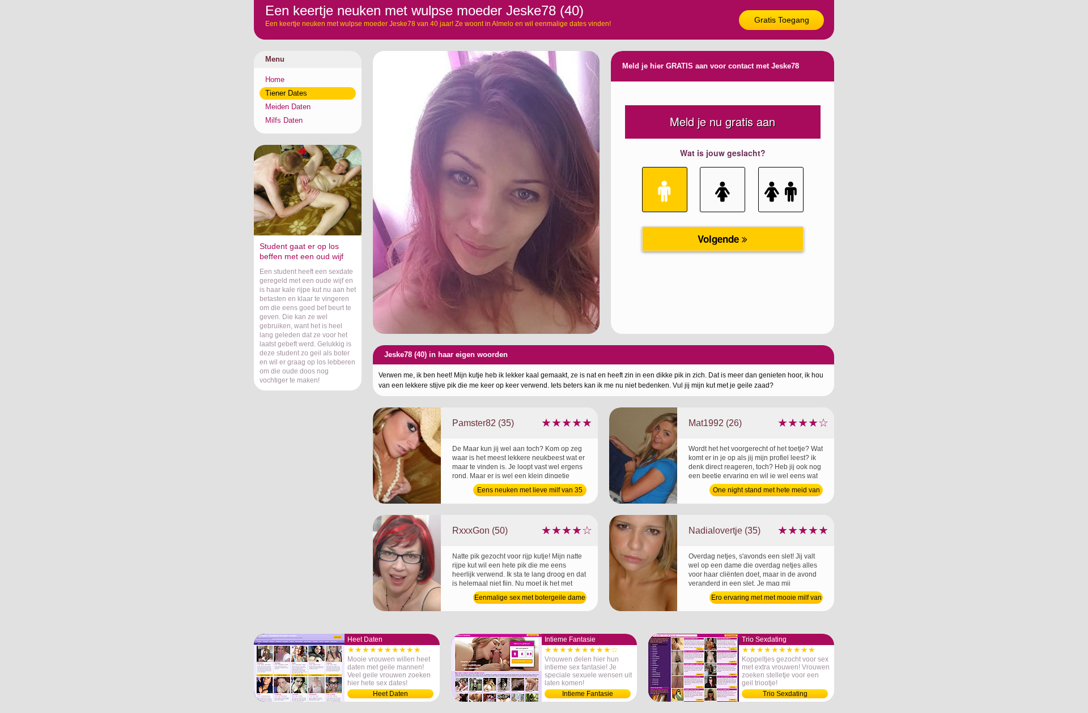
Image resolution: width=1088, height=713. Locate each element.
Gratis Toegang (781, 19)
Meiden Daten (288, 106)
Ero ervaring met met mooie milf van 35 (766, 599)
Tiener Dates (286, 93)
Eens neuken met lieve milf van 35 (530, 490)
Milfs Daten (284, 120)
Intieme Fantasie (587, 694)
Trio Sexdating (785, 694)
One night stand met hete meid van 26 (766, 491)
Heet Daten (390, 694)
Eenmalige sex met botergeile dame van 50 (529, 599)
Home (274, 79)
